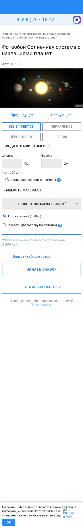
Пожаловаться (41, 305)
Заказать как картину (41, 287)
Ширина (8, 155)
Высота (46, 155)
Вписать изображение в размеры (31, 180)
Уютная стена (31, 2)
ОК (9, 522)
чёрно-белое (21, 137)
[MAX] (77, 20)
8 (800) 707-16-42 (35, 19)
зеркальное (62, 126)
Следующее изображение (59, 115)
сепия (61, 137)
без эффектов (21, 126)
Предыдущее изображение (22, 115)
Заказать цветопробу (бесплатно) (32, 225)
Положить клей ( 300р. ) (24, 216)
